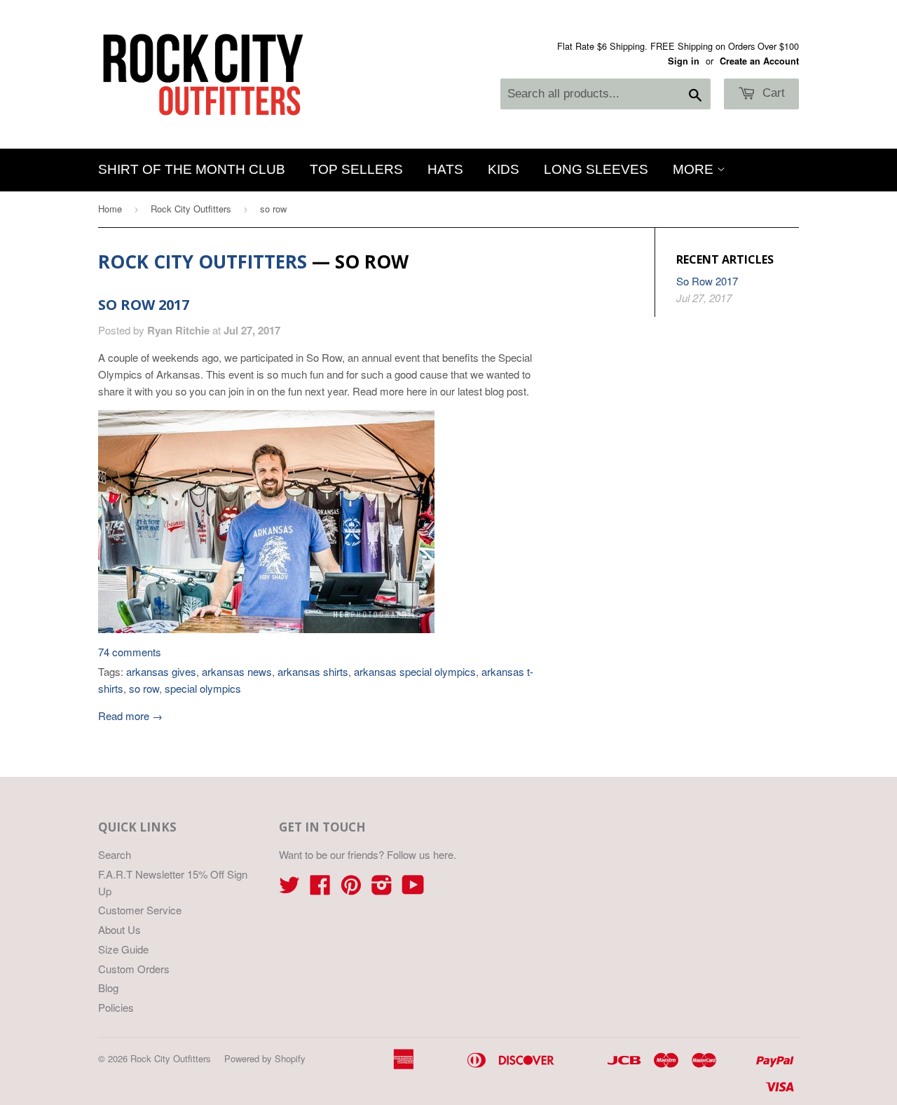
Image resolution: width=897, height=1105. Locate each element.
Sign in (683, 61)
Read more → (130, 715)
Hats (445, 169)
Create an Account (759, 61)
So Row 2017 (143, 304)
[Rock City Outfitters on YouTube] (413, 888)
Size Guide (123, 949)
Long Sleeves (596, 169)
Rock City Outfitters (191, 208)
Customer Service (140, 909)
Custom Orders (134, 968)
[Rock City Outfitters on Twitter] (289, 888)
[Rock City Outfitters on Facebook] (320, 888)
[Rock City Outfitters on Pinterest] (351, 888)
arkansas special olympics (415, 671)
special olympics (203, 688)
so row (144, 688)
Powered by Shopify (265, 1058)
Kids (503, 169)
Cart (772, 93)
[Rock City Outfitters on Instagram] (381, 888)
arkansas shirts (313, 671)
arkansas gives (161, 671)
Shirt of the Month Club (191, 169)
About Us (119, 929)
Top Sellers (356, 169)
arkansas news (237, 671)
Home (110, 208)
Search (114, 854)
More (695, 169)
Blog (108, 987)
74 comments (129, 651)
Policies (116, 1007)
